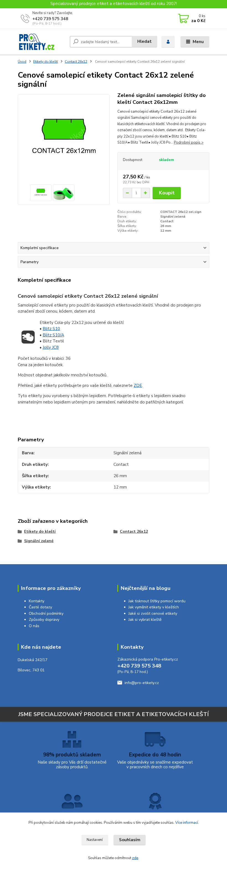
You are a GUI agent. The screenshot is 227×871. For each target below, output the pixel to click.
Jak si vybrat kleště (144, 619)
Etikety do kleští (45, 61)
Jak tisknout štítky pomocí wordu (156, 601)
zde (135, 858)
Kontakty (36, 601)
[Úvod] (42, 41)
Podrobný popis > (188, 142)
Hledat (144, 41)
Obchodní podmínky (46, 613)
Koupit (167, 192)
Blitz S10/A (53, 335)
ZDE (138, 385)
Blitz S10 (51, 328)
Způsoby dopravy (44, 619)
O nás (34, 626)
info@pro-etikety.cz (142, 682)
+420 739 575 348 (50, 19)
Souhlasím (129, 840)
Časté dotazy (40, 607)
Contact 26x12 (76, 61)
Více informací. (187, 822)
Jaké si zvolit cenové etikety (152, 613)
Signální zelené (38, 540)
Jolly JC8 (51, 347)
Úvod (22, 61)
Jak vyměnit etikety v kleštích (153, 607)
